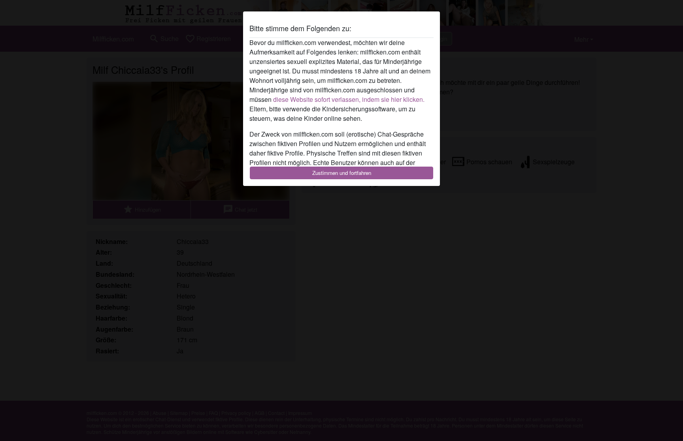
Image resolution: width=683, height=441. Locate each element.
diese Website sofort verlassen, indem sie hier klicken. (349, 99)
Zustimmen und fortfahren (341, 172)
